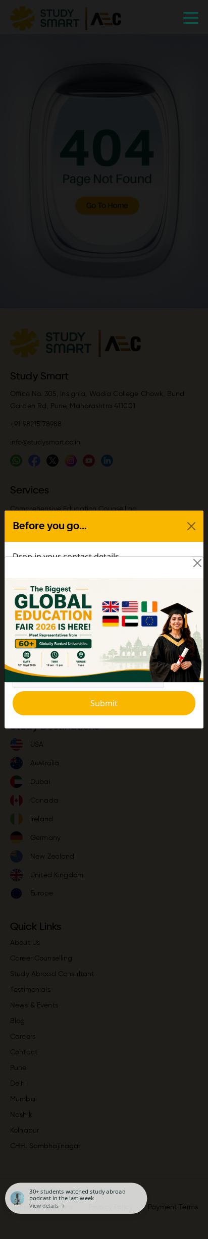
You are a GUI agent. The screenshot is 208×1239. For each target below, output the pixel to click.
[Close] (197, 563)
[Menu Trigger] (190, 17)
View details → (47, 1205)
